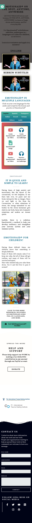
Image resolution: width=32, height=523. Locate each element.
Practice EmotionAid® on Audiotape (21, 159)
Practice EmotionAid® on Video (10, 159)
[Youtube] (19, 504)
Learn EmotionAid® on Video (10, 135)
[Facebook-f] (7, 504)
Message (4, 476)
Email (3, 468)
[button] (16, 61)
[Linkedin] (24, 504)
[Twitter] (13, 504)
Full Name (4, 452)
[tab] (6, 113)
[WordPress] (19, 509)
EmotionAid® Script (10, 147)
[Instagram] (13, 509)
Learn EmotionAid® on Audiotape (21, 135)
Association (5, 460)
